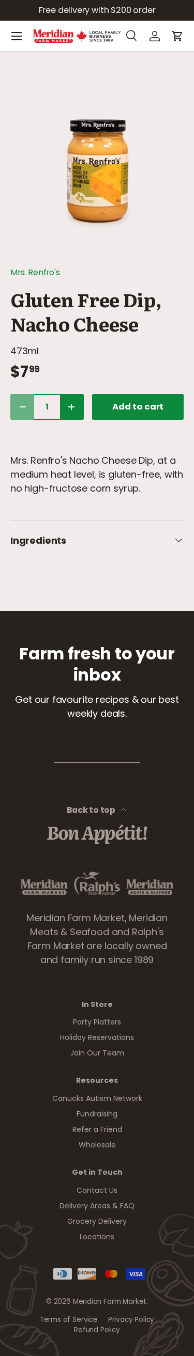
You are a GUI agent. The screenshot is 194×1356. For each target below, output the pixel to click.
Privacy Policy (131, 1320)
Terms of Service (69, 1320)
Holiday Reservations (97, 1037)
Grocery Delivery (97, 1221)
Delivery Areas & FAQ (97, 1206)
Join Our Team (97, 1053)
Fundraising (97, 1114)
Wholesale (97, 1145)
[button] (177, 36)
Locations (97, 1237)
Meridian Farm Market (109, 1301)
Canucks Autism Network (97, 1098)
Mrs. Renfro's (35, 272)
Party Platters (97, 1022)
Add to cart (137, 407)
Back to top (92, 810)
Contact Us (97, 1190)
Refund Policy (97, 1330)
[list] (97, 170)
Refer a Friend (97, 1129)
